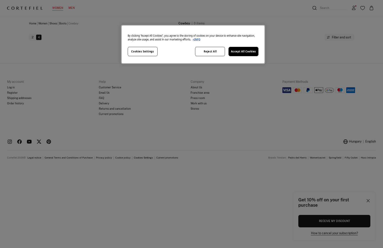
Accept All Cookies (243, 51)
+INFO (196, 39)
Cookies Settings (142, 51)
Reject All (210, 51)
